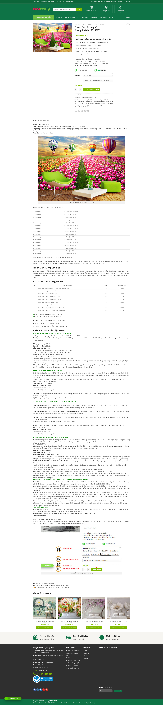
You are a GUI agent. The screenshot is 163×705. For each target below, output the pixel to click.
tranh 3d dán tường (97, 100)
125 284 (102, 70)
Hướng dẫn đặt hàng (73, 668)
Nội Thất (94, 17)
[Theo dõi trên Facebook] (34, 689)
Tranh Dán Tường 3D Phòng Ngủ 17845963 (44, 621)
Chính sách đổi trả (72, 665)
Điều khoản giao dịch (73, 663)
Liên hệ (85, 658)
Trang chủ (77, 24)
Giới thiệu (86, 650)
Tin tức (85, 656)
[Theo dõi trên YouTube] (46, 689)
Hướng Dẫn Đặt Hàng (124, 1)
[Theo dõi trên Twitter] (40, 689)
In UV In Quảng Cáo (72, 17)
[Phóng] (35, 50)
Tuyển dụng (86, 653)
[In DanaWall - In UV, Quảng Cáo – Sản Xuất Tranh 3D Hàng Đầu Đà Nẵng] (41, 9)
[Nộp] (79, 9)
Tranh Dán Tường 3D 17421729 (94, 621)
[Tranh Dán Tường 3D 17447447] (118, 608)
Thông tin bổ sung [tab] (43, 120)
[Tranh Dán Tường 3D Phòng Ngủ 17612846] (69, 608)
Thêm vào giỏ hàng (92, 89)
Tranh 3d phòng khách (95, 101)
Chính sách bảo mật (73, 650)
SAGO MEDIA (53, 701)
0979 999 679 (82, 70)
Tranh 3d (90, 100)
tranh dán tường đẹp (100, 103)
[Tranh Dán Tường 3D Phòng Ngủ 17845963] (44, 608)
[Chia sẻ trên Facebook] (76, 110)
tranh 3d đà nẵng (106, 100)
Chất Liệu (77, 75)
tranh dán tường (80, 103)
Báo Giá (103, 17)
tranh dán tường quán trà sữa (100, 105)
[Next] (130, 614)
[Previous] (33, 614)
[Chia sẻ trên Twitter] (79, 110)
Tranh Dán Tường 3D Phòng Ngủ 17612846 (69, 621)
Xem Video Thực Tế (96, 1)
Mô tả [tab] (35, 120)
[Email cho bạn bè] (82, 110)
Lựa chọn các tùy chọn (44, 627)
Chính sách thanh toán (73, 660)
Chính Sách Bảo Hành (110, 1)
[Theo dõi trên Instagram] (37, 689)
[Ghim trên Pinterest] (85, 110)
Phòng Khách (93, 97)
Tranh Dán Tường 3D (99, 24)
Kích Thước (78, 80)
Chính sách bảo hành (73, 653)
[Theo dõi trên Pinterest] (43, 689)
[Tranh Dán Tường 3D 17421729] (93, 608)
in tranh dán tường (83, 100)
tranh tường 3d (86, 106)
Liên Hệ (111, 17)
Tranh (89, 48)
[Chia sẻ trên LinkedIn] (88, 110)
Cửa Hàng (83, 24)
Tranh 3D (59, 17)
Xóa (112, 73)
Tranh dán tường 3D (89, 103)
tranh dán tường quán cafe (86, 105)
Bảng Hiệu (85, 17)
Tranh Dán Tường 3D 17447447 (118, 621)
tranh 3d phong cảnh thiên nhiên (82, 101)
